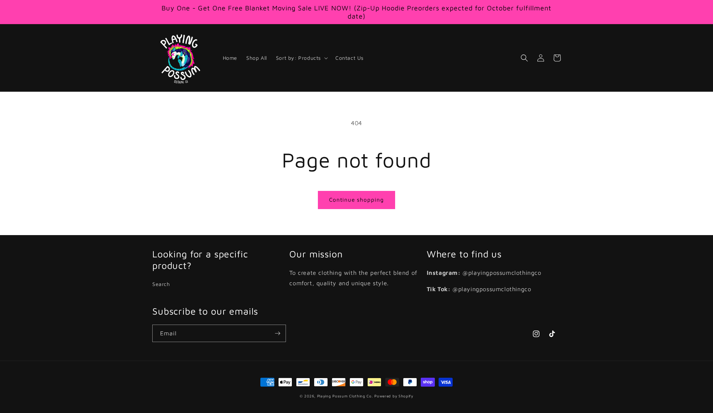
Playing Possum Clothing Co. (345, 396)
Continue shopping (356, 199)
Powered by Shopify (393, 396)
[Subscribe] (277, 333)
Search (161, 284)
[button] (301, 58)
